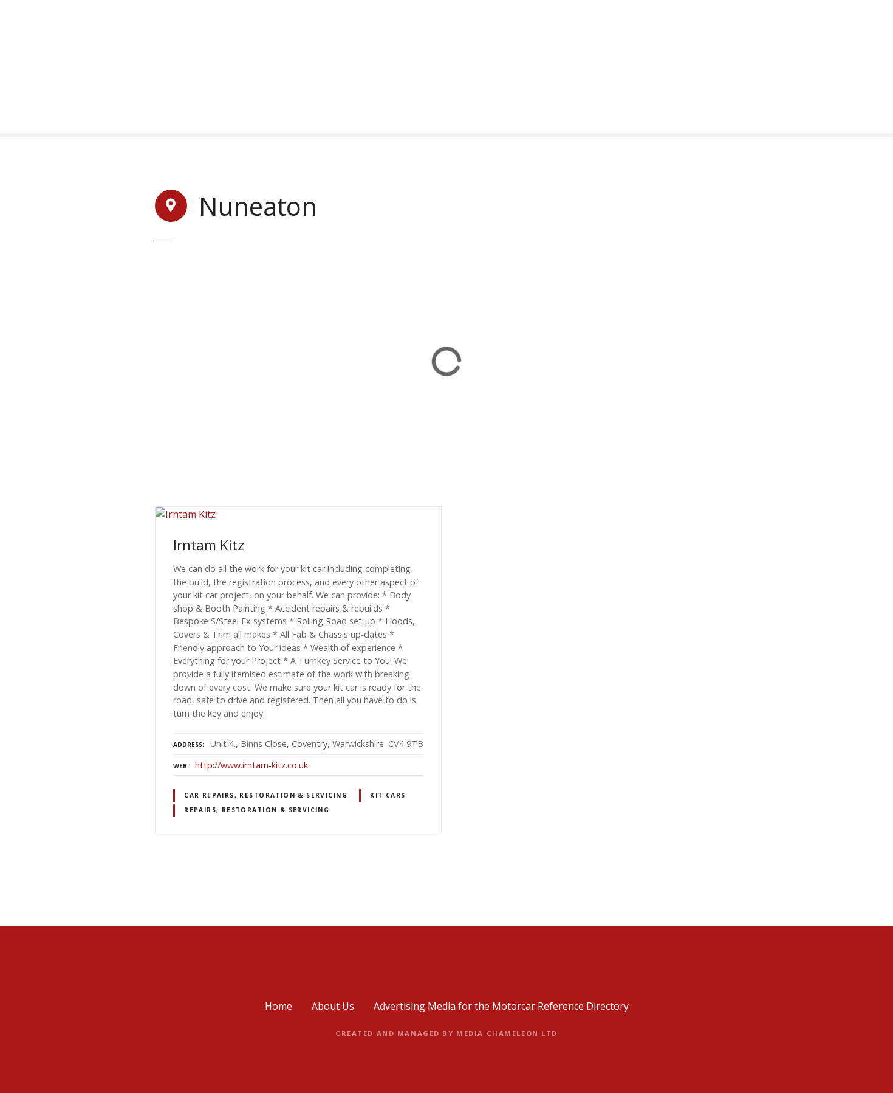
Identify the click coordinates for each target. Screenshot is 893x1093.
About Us (333, 1006)
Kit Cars (387, 795)
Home (278, 1006)
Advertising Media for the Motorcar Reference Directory (501, 1006)
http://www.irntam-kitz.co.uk (251, 765)
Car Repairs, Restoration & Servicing (265, 795)
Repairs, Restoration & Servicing (256, 809)
